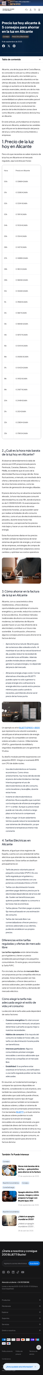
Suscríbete (34, 1263)
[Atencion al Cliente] (26, 10)
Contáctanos (6, 1359)
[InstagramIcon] (3, 1272)
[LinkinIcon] (13, 1272)
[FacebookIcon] (8, 1272)
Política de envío (7, 1351)
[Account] (30, 10)
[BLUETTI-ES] (8, 10)
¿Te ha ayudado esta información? (19, 1367)
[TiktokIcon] (18, 1272)
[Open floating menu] (38, 1347)
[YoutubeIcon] (22, 1272)
